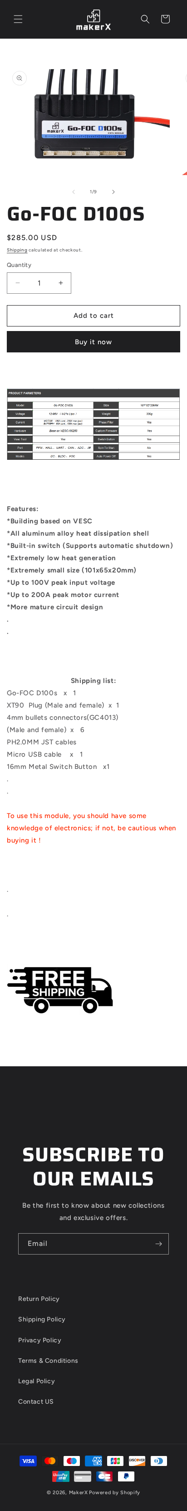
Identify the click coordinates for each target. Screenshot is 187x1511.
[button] (18, 19)
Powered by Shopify (114, 1493)
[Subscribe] (158, 1244)
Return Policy (39, 1299)
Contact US (36, 1402)
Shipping (17, 250)
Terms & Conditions (48, 1361)
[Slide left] (74, 192)
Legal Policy (36, 1381)
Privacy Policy (39, 1340)
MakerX (78, 1493)
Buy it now (93, 342)
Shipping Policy (42, 1319)
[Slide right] (113, 192)
